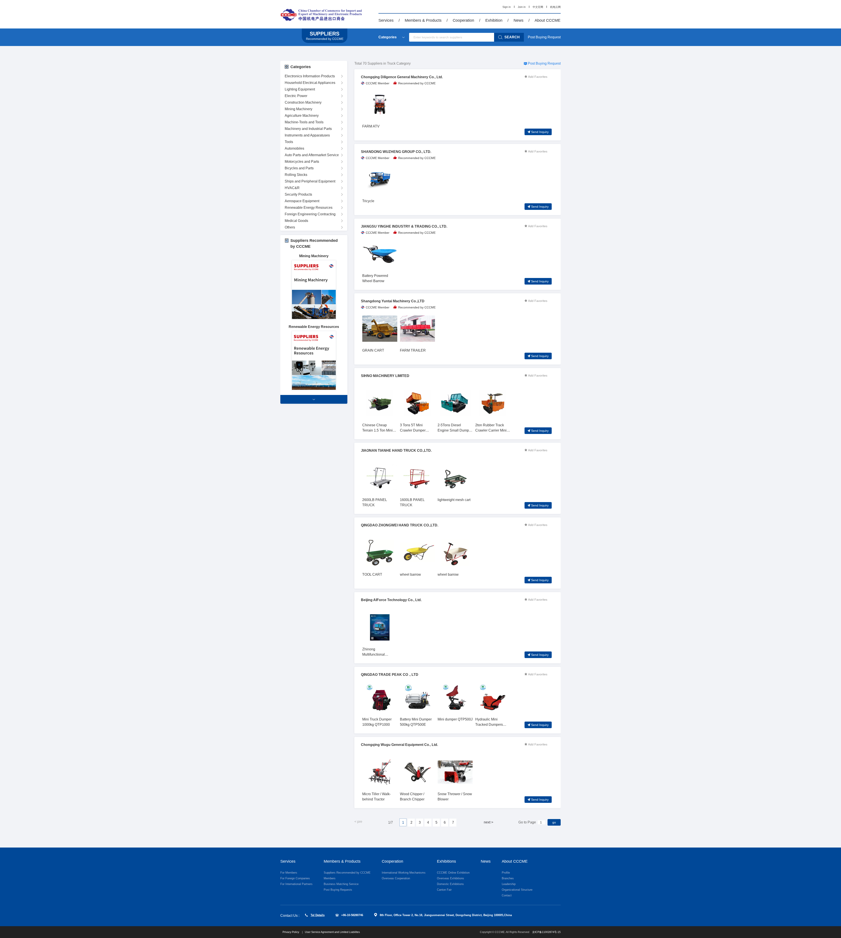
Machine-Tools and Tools (304, 122)
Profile (506, 872)
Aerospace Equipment (302, 201)
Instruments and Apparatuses (307, 135)
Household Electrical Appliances (310, 83)
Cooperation (463, 20)
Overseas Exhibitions (450, 878)
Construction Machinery (303, 102)
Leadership (509, 884)
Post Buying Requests (338, 889)
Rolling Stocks (296, 175)
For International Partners (296, 884)
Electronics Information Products (310, 76)
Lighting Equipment (300, 89)
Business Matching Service (341, 884)
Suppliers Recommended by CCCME (347, 872)
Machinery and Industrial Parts (308, 129)
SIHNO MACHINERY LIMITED (385, 376)
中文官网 (538, 7)
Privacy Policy (291, 932)
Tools (289, 142)
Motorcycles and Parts (302, 161)
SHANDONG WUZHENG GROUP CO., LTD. (396, 152)
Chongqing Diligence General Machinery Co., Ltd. (402, 77)
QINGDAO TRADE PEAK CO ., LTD (389, 674)
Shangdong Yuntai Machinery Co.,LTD (392, 301)
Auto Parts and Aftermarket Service (312, 155)
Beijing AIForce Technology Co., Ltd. (391, 600)
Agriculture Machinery (302, 115)
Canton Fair (444, 889)
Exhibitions (446, 861)
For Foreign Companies (295, 878)
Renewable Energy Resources (308, 207)
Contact (507, 895)
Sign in (506, 7)
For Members (288, 872)
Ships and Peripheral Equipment (310, 181)
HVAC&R (292, 188)
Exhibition (493, 20)
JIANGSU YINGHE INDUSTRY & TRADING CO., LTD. (404, 226)
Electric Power (296, 96)
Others (290, 227)
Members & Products (423, 20)
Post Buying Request (544, 37)
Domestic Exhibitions (450, 884)
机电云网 (555, 7)
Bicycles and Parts (299, 168)
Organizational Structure (517, 889)
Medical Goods (296, 221)
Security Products (298, 194)
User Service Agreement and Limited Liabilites (332, 932)
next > (488, 822)
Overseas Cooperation (396, 878)
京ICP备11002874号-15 (546, 932)
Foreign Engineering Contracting (310, 214)
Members (330, 878)
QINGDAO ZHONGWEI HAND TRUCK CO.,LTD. (399, 525)
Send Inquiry (540, 132)
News (518, 20)
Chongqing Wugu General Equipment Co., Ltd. (399, 745)
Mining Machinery (298, 109)
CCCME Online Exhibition (453, 872)
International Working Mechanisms (404, 872)
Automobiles (294, 148)
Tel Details (318, 915)
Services (386, 20)
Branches (508, 878)
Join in (522, 7)
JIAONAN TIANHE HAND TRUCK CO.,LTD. (396, 450)
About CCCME (547, 20)
